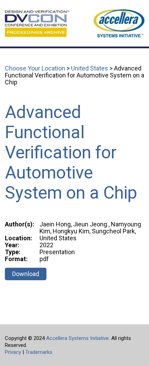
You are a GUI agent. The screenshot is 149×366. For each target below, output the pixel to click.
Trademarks (38, 352)
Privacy (13, 352)
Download (25, 273)
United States (89, 68)
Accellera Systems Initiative (77, 338)
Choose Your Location (35, 68)
